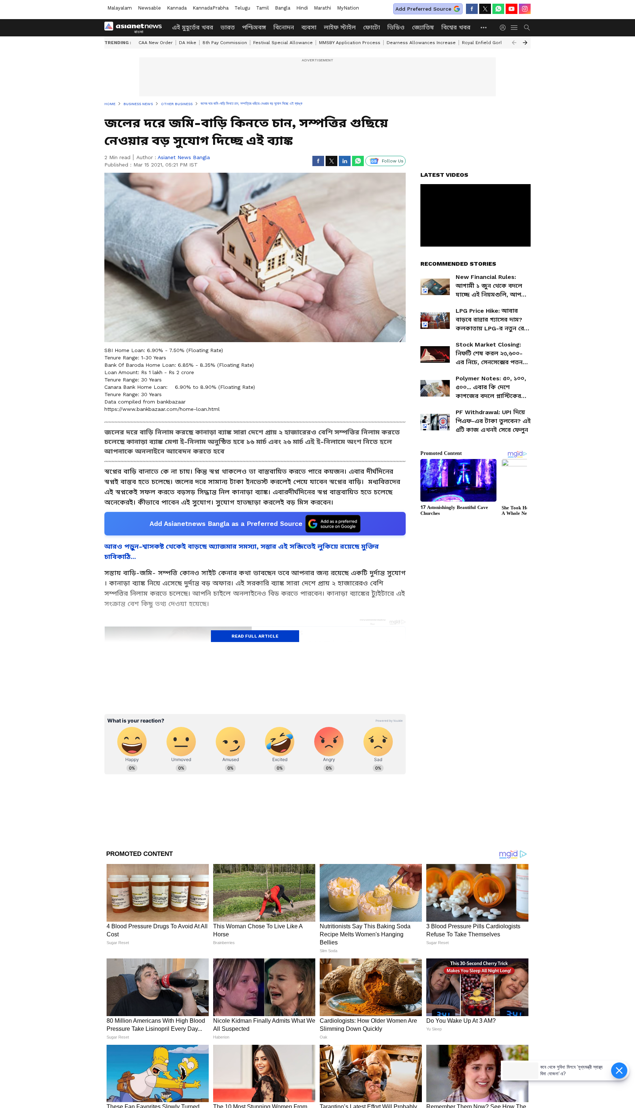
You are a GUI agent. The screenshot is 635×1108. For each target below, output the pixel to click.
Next (525, 43)
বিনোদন (283, 27)
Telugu (242, 8)
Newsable (149, 8)
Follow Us (392, 161)
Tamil (262, 8)
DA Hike (187, 42)
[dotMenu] (484, 27)
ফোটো (371, 27)
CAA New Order (156, 42)
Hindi (302, 8)
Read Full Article (255, 636)
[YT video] (511, 9)
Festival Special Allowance (283, 42)
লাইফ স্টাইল (340, 27)
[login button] (504, 27)
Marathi (322, 8)
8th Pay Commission (224, 42)
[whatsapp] (498, 9)
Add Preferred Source (423, 9)
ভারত (227, 27)
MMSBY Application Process (349, 42)
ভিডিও (396, 27)
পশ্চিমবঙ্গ (254, 27)
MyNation (348, 8)
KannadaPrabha (211, 8)
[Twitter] (485, 9)
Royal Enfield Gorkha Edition (493, 42)
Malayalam (119, 8)
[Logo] (135, 27)
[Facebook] (472, 9)
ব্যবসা (308, 27)
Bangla (282, 8)
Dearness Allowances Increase (421, 42)
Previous (514, 43)
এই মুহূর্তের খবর (192, 27)
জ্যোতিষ (423, 27)
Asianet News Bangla (184, 157)
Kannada (177, 8)
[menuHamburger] (514, 27)
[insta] (525, 9)
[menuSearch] (527, 28)
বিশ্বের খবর (455, 27)
